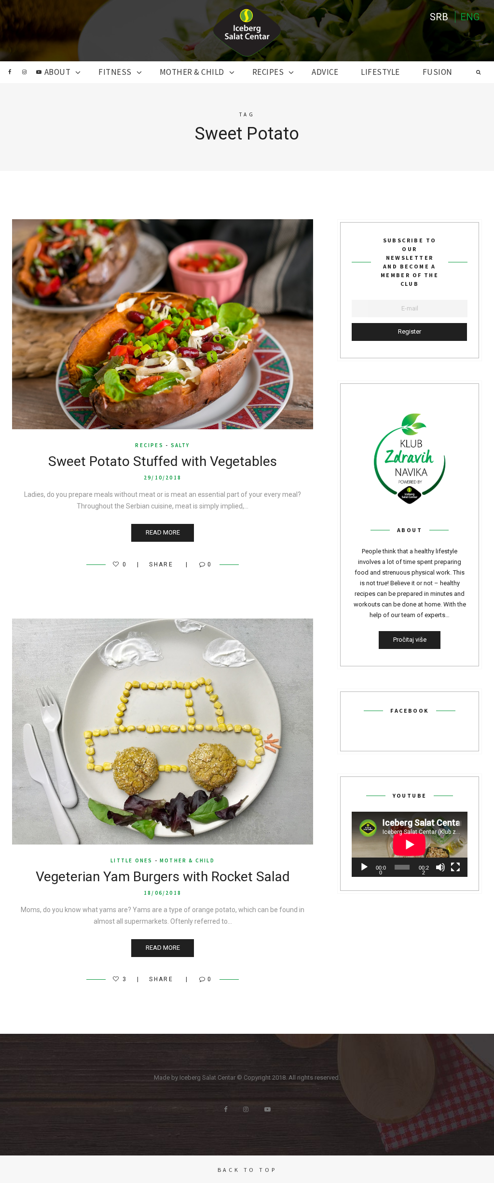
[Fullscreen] (455, 867)
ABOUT (57, 72)
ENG (470, 17)
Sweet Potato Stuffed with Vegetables (162, 461)
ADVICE (325, 72)
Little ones (131, 860)
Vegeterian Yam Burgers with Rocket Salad (163, 877)
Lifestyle (380, 72)
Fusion (438, 72)
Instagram (24, 72)
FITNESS (115, 72)
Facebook (9, 72)
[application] (409, 844)
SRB (439, 17)
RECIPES (268, 72)
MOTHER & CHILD (192, 72)
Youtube (38, 72)
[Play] (364, 867)
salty (180, 445)
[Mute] (440, 867)
